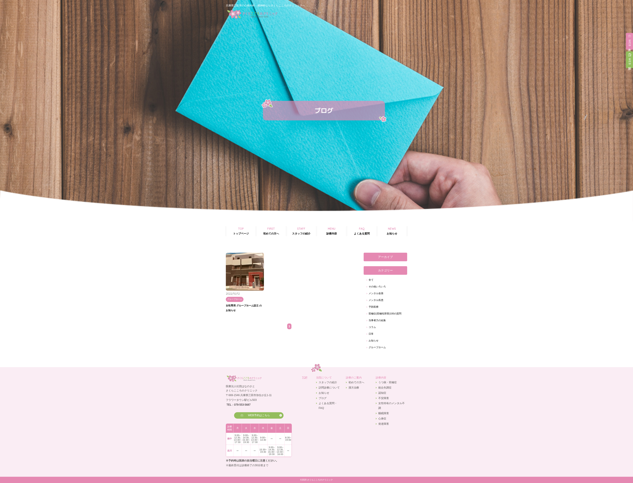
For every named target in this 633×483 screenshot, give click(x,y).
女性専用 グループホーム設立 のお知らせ (244, 308)
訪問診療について (329, 387)
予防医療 (373, 306)
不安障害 (383, 398)
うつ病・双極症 (387, 382)
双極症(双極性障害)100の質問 (385, 313)
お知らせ (392, 231)
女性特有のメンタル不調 (391, 405)
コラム (372, 327)
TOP (304, 377)
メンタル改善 (376, 293)
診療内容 (331, 231)
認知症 (382, 392)
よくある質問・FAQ (328, 405)
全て (371, 279)
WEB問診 (629, 62)
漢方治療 (353, 387)
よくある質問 (362, 231)
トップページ (241, 231)
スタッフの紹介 (301, 231)
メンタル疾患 (376, 300)
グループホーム (377, 347)
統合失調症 (385, 387)
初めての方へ (271, 231)
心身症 (382, 418)
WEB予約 (629, 43)
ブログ (323, 398)
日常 (371, 333)
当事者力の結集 (377, 320)
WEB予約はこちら (259, 415)
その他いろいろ (377, 286)
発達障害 (383, 423)
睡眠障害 (383, 413)
